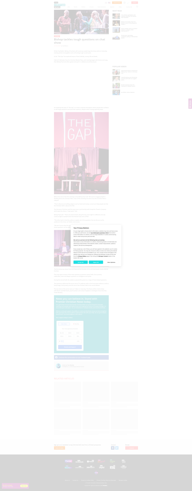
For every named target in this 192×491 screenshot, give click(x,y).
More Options (111, 262)
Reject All (96, 262)
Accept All (80, 262)
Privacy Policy (82, 256)
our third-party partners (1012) (100, 233)
